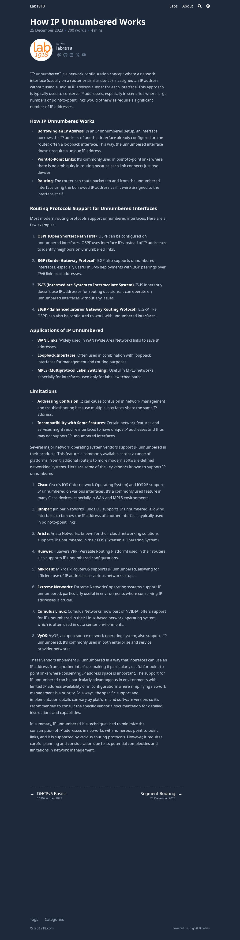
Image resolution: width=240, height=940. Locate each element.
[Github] (65, 54)
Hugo (191, 928)
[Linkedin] (71, 54)
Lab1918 (37, 6)
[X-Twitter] (78, 54)
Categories (54, 919)
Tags (34, 919)
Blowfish (204, 928)
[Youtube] (84, 54)
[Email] (59, 54)
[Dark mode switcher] (208, 6)
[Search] (200, 6)
